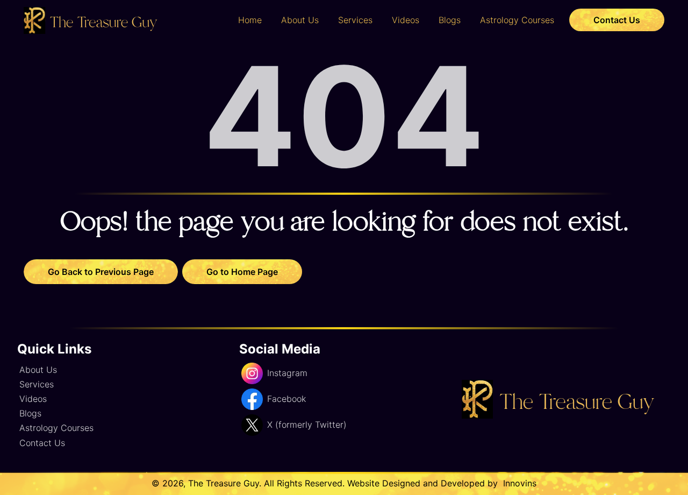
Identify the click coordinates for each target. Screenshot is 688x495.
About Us (300, 20)
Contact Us (616, 20)
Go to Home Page (242, 271)
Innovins (518, 483)
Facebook (286, 398)
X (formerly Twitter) (307, 424)
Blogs (450, 20)
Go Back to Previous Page (101, 271)
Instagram (287, 372)
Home (250, 20)
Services (355, 20)
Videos (405, 20)
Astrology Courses (517, 20)
